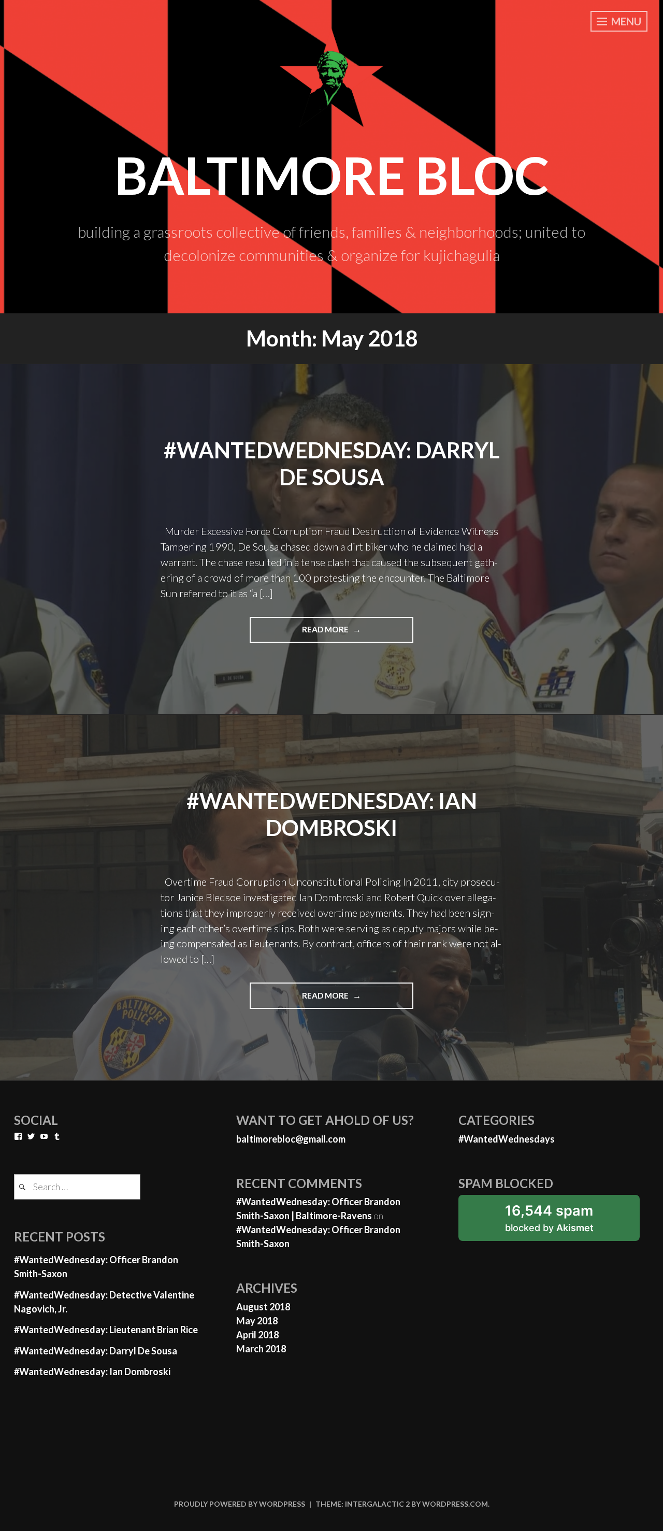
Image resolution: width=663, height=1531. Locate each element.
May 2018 (257, 1320)
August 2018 (263, 1306)
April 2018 (257, 1334)
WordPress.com (455, 1503)
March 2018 (261, 1348)
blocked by (565, 1221)
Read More (357, 633)
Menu (625, 21)
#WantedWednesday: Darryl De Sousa (95, 1350)
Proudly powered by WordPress (239, 1503)
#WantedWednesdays (506, 1139)
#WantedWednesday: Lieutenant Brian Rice (106, 1329)
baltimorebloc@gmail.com (290, 1139)
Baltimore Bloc (331, 174)
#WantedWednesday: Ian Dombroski (92, 1371)
